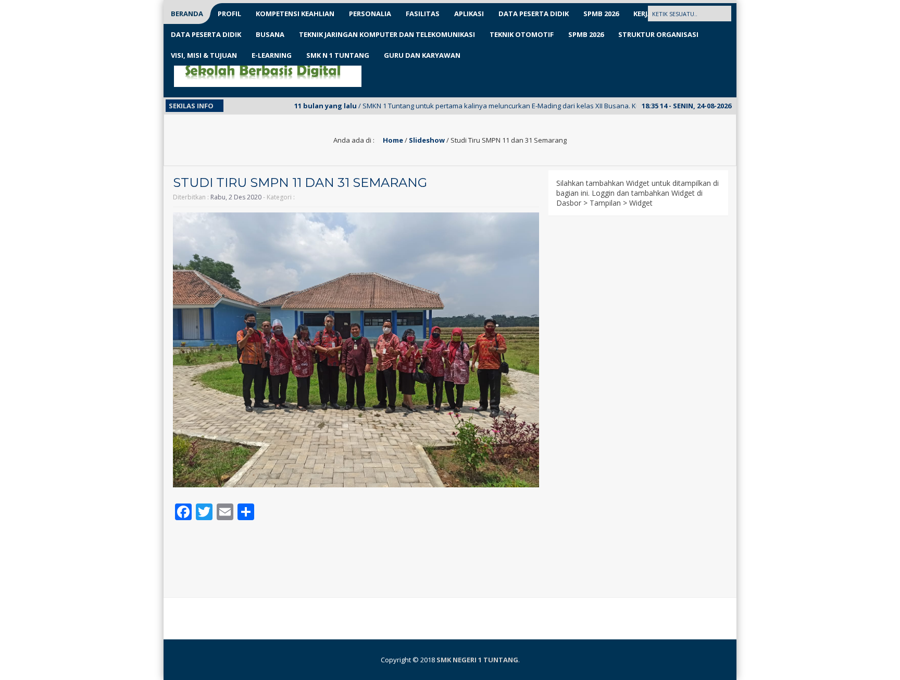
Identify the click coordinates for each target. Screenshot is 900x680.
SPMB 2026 (601, 13)
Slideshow (427, 140)
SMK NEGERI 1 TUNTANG (477, 659)
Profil (229, 13)
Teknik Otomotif (522, 34)
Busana (270, 34)
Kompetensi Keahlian (295, 13)
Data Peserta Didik (533, 13)
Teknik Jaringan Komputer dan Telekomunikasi (387, 34)
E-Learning (272, 55)
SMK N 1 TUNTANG (337, 55)
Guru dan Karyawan (422, 55)
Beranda (187, 13)
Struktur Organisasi (658, 34)
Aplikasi (469, 13)
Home (392, 140)
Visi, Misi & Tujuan (204, 55)
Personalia (370, 13)
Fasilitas (423, 13)
